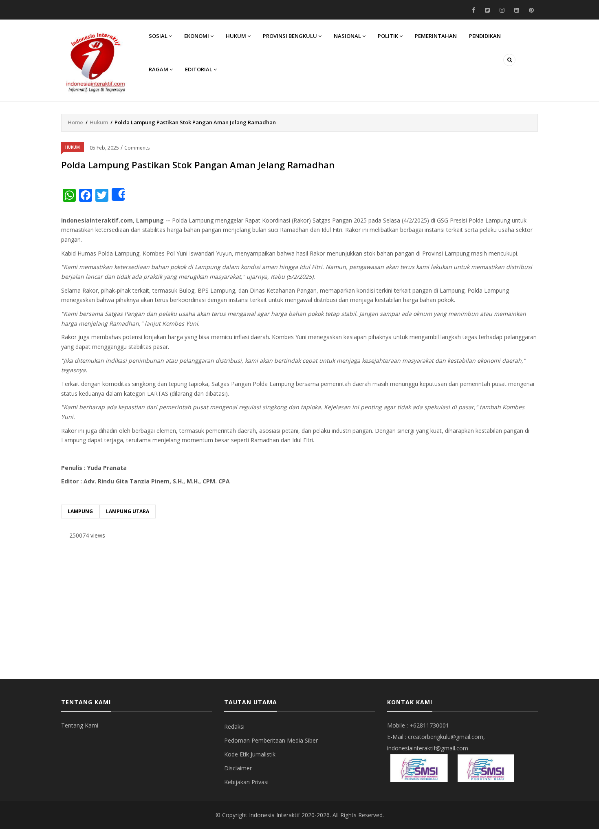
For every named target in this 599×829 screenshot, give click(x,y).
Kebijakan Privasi (246, 782)
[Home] (95, 61)
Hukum (236, 36)
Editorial (199, 69)
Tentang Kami (79, 725)
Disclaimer (238, 768)
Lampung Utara (127, 511)
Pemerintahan (436, 36)
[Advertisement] (299, 610)
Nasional (348, 36)
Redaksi (234, 726)
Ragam (159, 69)
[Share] (118, 194)
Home (75, 122)
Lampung (80, 511)
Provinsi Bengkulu (290, 36)
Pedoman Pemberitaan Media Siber (271, 740)
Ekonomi (197, 36)
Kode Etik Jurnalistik (249, 754)
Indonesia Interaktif (274, 815)
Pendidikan (485, 36)
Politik (388, 36)
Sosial (159, 36)
